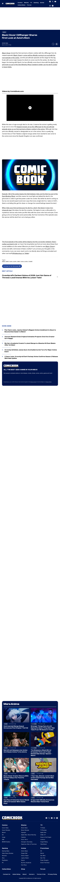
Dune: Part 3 (24, 839)
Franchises (44, 848)
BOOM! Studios (6, 842)
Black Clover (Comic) (15, 261)
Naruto (23, 860)
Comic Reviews (6, 830)
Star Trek (42, 858)
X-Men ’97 (43, 834)
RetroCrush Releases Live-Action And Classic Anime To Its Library (15, 751)
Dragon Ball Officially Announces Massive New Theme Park (42, 801)
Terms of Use (33, 381)
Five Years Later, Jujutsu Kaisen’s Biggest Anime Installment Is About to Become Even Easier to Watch (30, 331)
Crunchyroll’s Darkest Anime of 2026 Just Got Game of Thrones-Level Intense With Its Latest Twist (26, 276)
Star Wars (43, 855)
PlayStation (5, 860)
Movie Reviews (25, 830)
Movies (26, 2)
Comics (20, 2)
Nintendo (4, 855)
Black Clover (6, 53)
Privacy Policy (48, 381)
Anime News (24, 851)
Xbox (3, 858)
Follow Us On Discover (11, 266)
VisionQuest (43, 844)
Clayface (23, 837)
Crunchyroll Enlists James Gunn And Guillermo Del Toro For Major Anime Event (31, 351)
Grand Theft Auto (45, 862)
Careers (31, 874)
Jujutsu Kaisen (25, 858)
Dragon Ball (24, 853)
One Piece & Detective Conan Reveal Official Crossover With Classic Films (16, 801)
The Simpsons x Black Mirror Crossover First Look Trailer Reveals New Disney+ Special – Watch (41, 752)
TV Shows (33, 724)
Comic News (5, 828)
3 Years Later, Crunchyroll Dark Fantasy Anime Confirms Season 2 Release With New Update (31, 357)
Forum (29, 5)
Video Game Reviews (7, 853)
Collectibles (21, 5)
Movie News (24, 828)
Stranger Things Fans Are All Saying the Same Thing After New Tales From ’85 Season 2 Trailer (43, 728)
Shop (23, 869)
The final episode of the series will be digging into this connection (24, 242)
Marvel (4, 832)
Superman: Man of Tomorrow (29, 844)
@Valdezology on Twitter (20, 253)
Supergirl (23, 832)
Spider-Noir (43, 832)
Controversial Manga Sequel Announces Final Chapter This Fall (16, 727)
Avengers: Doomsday (26, 842)
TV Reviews (43, 830)
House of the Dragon (45, 837)
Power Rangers (44, 860)
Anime (42, 2)
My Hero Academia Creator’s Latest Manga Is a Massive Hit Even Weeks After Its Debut (30, 344)
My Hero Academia (26, 862)
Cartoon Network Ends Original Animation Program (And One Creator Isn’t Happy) (30, 337)
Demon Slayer (25, 855)
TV (31, 2)
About (24, 874)
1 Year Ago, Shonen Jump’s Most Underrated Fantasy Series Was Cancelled (42, 777)
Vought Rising (44, 842)
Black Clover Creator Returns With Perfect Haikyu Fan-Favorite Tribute (16, 777)
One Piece (24, 865)
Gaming (36, 2)
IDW (3, 839)
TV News (42, 828)
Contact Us (6, 874)
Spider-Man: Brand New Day (28, 834)
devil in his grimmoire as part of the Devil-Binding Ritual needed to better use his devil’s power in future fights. (30, 64)
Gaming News (5, 851)
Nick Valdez (5, 43)
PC (3, 862)
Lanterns (42, 839)
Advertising (16, 874)
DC (3, 834)
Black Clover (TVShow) (26, 261)
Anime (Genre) (5, 261)
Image (3, 837)
